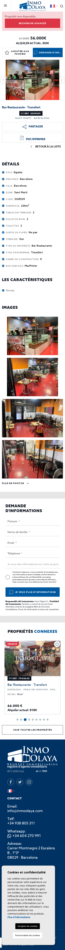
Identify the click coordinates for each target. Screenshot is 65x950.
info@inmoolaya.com (25, 811)
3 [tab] (25, 719)
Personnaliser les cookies (27, 935)
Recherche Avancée (32, 23)
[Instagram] (29, 782)
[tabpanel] (32, 677)
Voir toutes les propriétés (32, 729)
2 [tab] (21, 720)
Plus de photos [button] (13, 483)
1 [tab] (17, 720)
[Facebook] (10, 782)
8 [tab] (44, 720)
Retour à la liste (48, 147)
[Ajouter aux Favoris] (57, 644)
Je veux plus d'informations (35, 592)
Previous (3, 80)
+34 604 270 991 (26, 836)
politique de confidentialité (30, 577)
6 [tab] (37, 720)
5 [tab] (33, 720)
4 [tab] (29, 720)
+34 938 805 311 (21, 823)
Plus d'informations (19, 917)
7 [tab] (40, 720)
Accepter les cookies (28, 926)
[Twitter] (19, 782)
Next (61, 80)
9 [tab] (47, 720)
